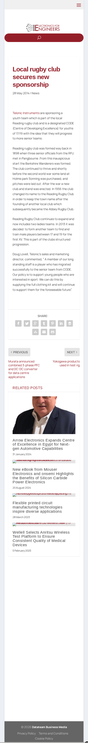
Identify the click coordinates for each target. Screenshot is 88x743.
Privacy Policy (26, 733)
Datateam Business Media (49, 727)
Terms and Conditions (53, 733)
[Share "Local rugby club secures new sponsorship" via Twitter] (27, 323)
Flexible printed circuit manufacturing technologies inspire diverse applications (37, 507)
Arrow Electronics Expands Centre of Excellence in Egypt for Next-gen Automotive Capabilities (44, 444)
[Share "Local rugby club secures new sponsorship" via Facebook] (18, 323)
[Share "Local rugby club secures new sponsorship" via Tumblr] (44, 323)
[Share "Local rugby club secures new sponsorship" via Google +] (35, 323)
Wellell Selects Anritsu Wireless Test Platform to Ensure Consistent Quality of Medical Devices (41, 538)
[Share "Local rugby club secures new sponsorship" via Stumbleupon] (35, 332)
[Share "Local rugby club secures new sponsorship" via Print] (52, 332)
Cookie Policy (44, 738)
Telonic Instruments (26, 113)
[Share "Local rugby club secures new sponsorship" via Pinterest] (52, 323)
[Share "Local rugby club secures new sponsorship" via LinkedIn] (61, 323)
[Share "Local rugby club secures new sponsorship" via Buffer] (69, 323)
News (35, 93)
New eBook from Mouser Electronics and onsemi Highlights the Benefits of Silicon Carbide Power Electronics (43, 475)
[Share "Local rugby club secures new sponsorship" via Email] (44, 332)
